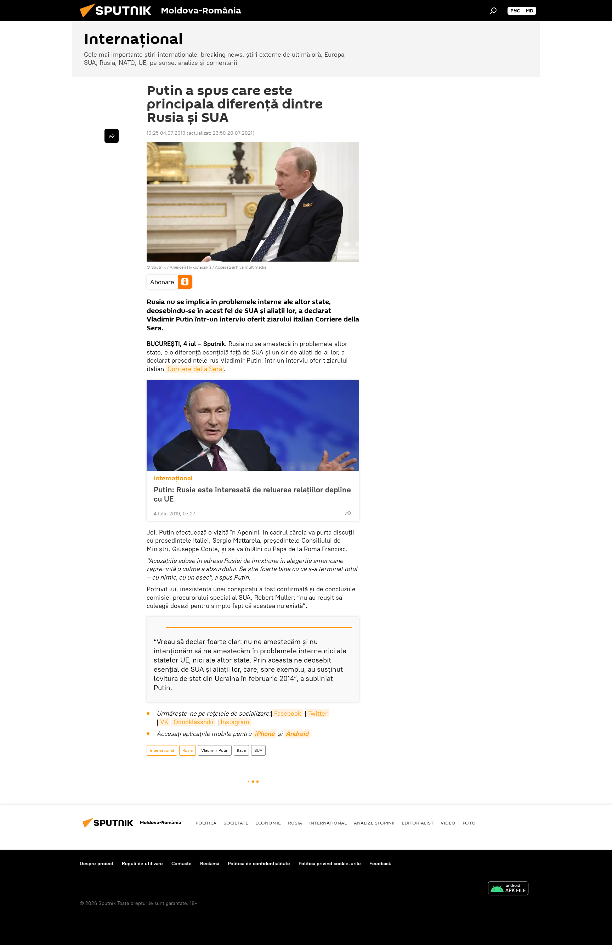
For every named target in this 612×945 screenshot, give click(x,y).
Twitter (318, 713)
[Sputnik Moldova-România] (118, 19)
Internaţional (173, 478)
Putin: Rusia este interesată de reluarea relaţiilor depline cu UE (252, 494)
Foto (469, 823)
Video (448, 823)
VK (164, 722)
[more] (348, 513)
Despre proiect (96, 863)
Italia (241, 750)
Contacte (181, 863)
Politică (206, 823)
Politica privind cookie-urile (330, 863)
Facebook (287, 713)
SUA (258, 750)
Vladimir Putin (214, 750)
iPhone (264, 733)
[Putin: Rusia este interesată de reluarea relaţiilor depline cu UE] (253, 425)
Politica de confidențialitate (259, 863)
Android (297, 733)
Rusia (187, 750)
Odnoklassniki (194, 722)
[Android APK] (508, 889)
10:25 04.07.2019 (166, 133)
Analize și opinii (374, 823)
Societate (235, 823)
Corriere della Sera (195, 369)
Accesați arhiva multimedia (240, 267)
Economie (268, 823)
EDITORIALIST (418, 823)
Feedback (380, 863)
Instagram (235, 722)
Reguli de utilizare (142, 863)
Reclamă (209, 863)
